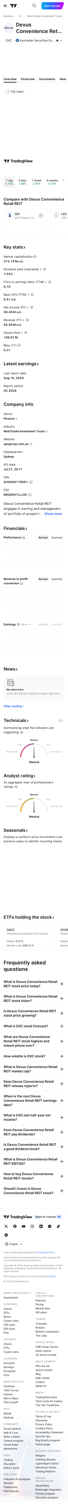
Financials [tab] (28, 79)
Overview (41, 1323)
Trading (8, 1459)
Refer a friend (12, 1436)
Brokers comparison (47, 1331)
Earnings (9, 1367)
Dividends (9, 1371)
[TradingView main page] (13, 5)
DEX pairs (9, 1328)
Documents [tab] (47, 79)
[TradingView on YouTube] (23, 1226)
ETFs (6, 1312)
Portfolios (9, 1386)
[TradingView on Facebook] (14, 1226)
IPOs (6, 1375)
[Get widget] (60, 720)
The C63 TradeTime (47, 1405)
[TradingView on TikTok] (58, 1226)
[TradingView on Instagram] (32, 1226)
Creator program (13, 1440)
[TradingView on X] (6, 1226)
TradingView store (46, 1397)
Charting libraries (46, 1459)
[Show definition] (35, 256)
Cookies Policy (44, 1428)
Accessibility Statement (49, 1432)
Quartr (53, 1276)
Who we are (43, 1365)
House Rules (11, 1444)
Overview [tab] (10, 79)
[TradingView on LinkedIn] (41, 1226)
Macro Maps (11, 1398)
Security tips (43, 1436)
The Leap (41, 1335)
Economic (9, 1363)
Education (9, 1463)
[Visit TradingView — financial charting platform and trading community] (18, 161)
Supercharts (11, 1297)
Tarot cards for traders (49, 1401)
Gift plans (41, 1312)
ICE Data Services (45, 1252)
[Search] (34, 5)
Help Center (43, 1377)
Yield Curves (11, 1390)
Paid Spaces (11, 1490)
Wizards (8, 1483)
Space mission (44, 1369)
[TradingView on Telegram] (49, 1226)
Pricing (40, 1304)
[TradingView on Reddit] (6, 1235)
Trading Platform (45, 1471)
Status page (43, 1444)
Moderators (10, 1448)
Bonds (7, 1316)
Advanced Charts (46, 1467)
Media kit (41, 1385)
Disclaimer (42, 1420)
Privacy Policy (44, 1424)
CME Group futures (47, 1346)
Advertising (42, 1485)
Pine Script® (11, 1402)
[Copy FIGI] (30, 494)
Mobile (7, 1413)
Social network (12, 1428)
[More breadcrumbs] (20, 16)
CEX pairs (9, 1324)
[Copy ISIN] (31, 482)
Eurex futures (43, 1350)
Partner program (45, 1493)
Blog (38, 1373)
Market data (43, 1308)
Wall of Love (11, 1432)
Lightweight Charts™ (48, 1463)
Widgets (40, 1455)
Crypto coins (11, 1320)
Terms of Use (43, 1416)
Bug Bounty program (48, 1440)
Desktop (9, 1417)
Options (8, 1394)
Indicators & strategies (17, 1479)
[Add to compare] (41, 216)
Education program (47, 1497)
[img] (57, 40)
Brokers (40, 1327)
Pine (6, 1332)
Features (41, 1300)
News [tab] (63, 79)
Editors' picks (11, 1467)
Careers (40, 1381)
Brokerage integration (48, 1489)
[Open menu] (5, 5)
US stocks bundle (46, 1354)
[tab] (43, 537)
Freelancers (10, 1487)
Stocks (8, 1308)
